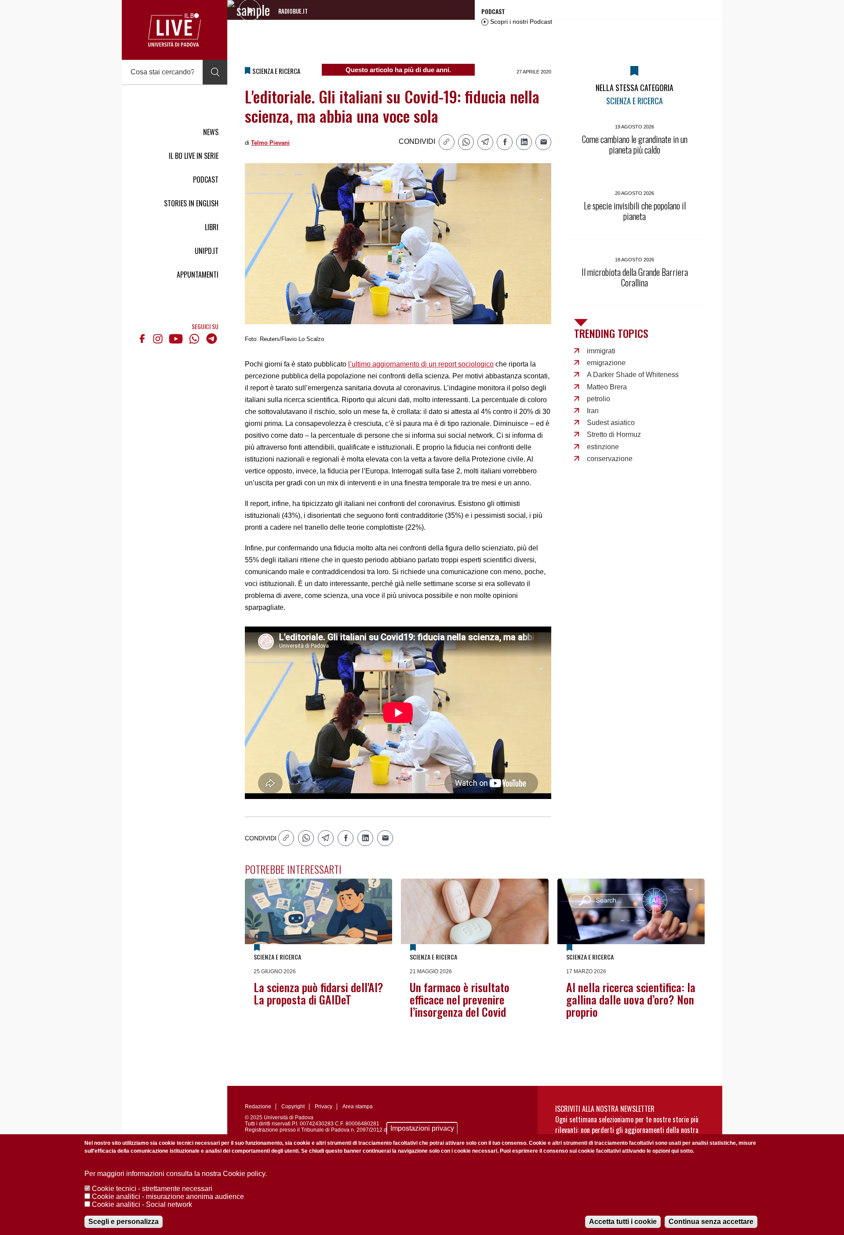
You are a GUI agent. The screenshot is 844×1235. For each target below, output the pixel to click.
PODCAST (205, 179)
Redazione (258, 1106)
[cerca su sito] (215, 72)
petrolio (598, 399)
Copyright (293, 1106)
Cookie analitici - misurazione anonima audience (168, 1196)
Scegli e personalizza (123, 1221)
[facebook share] (505, 142)
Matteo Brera (607, 387)
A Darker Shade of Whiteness (633, 374)
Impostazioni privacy (422, 1128)
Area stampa (357, 1106)
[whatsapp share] (466, 142)
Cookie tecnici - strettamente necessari (152, 1188)
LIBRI (211, 227)
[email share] (543, 142)
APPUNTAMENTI (197, 274)
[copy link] (447, 142)
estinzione (603, 447)
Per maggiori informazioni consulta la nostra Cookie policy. (175, 1173)
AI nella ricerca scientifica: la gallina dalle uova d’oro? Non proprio (630, 999)
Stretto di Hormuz (614, 434)
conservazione (610, 458)
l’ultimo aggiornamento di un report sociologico (421, 364)
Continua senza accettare (711, 1221)
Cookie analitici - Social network (142, 1204)
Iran (593, 410)
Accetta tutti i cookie (623, 1221)
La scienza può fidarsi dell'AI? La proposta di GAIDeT (318, 993)
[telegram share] (485, 142)
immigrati (601, 351)
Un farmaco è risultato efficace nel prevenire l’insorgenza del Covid (459, 999)
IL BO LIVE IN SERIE (193, 155)
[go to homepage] (174, 30)
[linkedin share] (524, 142)
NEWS (210, 132)
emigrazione (606, 362)
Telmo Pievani (270, 142)
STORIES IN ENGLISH (191, 203)
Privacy (323, 1106)
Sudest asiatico (611, 422)
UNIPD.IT (206, 251)
